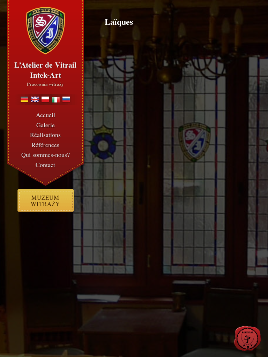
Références (45, 144)
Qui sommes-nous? (45, 154)
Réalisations (45, 134)
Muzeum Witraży (45, 200)
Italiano (56, 99)
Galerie (45, 125)
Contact (45, 164)
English (35, 99)
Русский (66, 99)
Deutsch (24, 99)
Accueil (45, 115)
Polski (45, 99)
